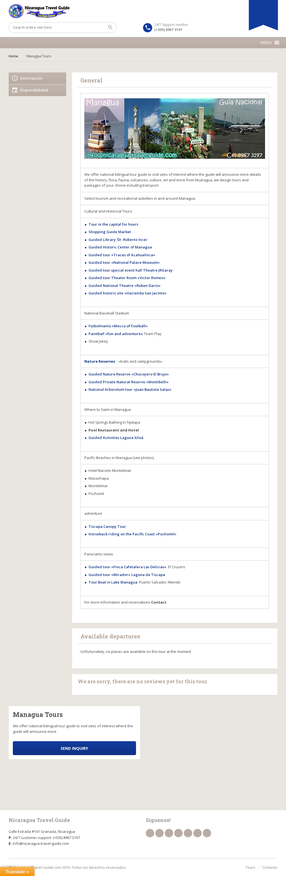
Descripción (31, 78)
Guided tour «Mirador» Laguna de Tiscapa (127, 574)
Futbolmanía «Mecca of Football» (118, 325)
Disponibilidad (34, 90)
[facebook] (150, 833)
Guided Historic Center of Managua (120, 247)
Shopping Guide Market (110, 231)
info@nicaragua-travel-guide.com (41, 843)
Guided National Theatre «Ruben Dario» (125, 285)
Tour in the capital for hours (114, 224)
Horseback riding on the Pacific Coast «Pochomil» (133, 533)
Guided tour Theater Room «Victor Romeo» (127, 277)
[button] (266, 42)
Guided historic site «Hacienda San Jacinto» (128, 293)
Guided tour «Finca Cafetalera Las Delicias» (127, 566)
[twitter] (159, 833)
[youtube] (178, 833)
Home (13, 56)
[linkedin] (169, 833)
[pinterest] (188, 833)
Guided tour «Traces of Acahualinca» (122, 254)
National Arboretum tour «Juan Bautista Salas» (130, 389)
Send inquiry (74, 748)
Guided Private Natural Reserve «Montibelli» (129, 381)
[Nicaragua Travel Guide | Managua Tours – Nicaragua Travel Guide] (143, 11)
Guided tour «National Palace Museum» (124, 262)
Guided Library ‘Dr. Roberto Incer (118, 239)
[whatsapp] (197, 833)
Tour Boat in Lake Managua (113, 582)
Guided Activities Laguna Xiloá (116, 437)
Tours (250, 867)
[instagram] (207, 833)
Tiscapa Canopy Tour (108, 526)
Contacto (269, 867)
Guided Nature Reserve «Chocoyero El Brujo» (129, 374)
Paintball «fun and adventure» (116, 333)
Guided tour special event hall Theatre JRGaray (131, 270)
